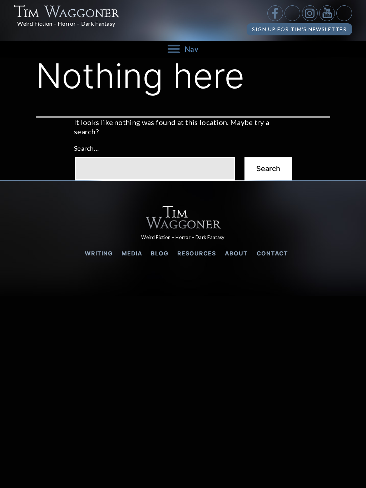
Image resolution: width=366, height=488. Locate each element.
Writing (99, 253)
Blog (159, 253)
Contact (272, 253)
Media (132, 253)
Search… (86, 148)
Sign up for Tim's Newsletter (299, 29)
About (236, 253)
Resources (196, 253)
